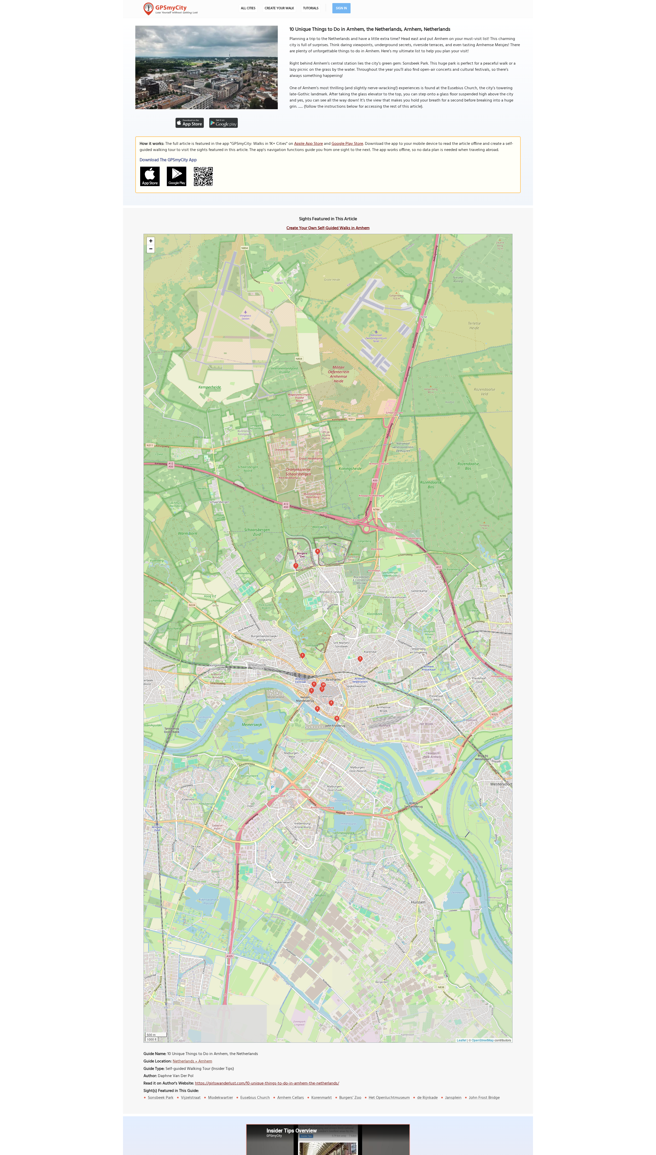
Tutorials (311, 8)
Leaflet (461, 1040)
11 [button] (337, 718)
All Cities (248, 8)
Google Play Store (347, 143)
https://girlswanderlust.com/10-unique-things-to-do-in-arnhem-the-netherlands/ (267, 1083)
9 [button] (317, 708)
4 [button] (331, 702)
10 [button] (323, 684)
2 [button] (322, 688)
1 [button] (302, 655)
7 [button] (295, 565)
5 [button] (311, 690)
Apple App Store (308, 143)
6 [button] (314, 683)
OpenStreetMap (483, 1040)
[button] (151, 241)
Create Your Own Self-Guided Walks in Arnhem (328, 228)
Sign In (341, 8)
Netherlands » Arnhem (192, 1061)
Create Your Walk (279, 8)
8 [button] (317, 550)
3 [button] (360, 658)
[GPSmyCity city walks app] (171, 9)
